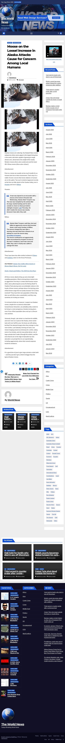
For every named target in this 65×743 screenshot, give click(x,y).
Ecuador (55, 456)
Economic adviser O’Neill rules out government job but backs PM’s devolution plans (53, 627)
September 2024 (51, 232)
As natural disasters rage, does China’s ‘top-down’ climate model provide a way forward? (53, 659)
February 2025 (50, 210)
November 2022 (51, 331)
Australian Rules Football (53, 443)
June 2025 (49, 192)
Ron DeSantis (50, 495)
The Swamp (49, 517)
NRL (47, 492)
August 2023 (50, 290)
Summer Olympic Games (53, 511)
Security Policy (50, 504)
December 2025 (51, 165)
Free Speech (49, 466)
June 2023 (49, 299)
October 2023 (50, 282)
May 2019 (49, 353)
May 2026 (49, 143)
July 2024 (49, 241)
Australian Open (50, 440)
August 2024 (50, 237)
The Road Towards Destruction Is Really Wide (15, 675)
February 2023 (50, 317)
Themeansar (4, 738)
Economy (48, 456)
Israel (57, 476)
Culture (48, 453)
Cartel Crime (50, 380)
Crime (48, 385)
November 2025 (51, 170)
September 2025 (51, 179)
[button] (58, 33)
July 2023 (49, 295)
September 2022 (51, 340)
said (20, 208)
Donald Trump (56, 453)
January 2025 (50, 214)
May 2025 (49, 197)
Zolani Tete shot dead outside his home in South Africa (54, 99)
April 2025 (49, 201)
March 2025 (49, 206)
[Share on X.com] (16, 363)
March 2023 (49, 313)
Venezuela (49, 520)
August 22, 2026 (10, 557)
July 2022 (49, 344)
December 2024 (51, 219)
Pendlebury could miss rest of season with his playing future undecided (53, 643)
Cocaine (58, 447)
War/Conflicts (50, 416)
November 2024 (51, 223)
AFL (52, 434)
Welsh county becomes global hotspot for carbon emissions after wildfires (53, 83)
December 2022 (51, 326)
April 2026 (49, 147)
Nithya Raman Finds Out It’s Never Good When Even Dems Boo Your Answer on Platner (53, 651)
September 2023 (51, 286)
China (53, 447)
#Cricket (21, 80)
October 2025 (50, 174)
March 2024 (49, 259)
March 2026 (49, 152)
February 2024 (50, 264)
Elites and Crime (50, 463)
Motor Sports (49, 488)
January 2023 (50, 322)
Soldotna (10, 257)
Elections (48, 459)
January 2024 (50, 268)
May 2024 (49, 250)
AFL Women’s (50, 437)
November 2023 (51, 277)
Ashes (57, 437)
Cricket (55, 450)
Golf (56, 466)
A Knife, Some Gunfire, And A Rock (15, 663)
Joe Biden (49, 479)
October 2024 (50, 228)
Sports (48, 398)
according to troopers (14, 235)
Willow (19, 184)
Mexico (55, 485)
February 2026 (50, 156)
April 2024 (49, 255)
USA (47, 412)
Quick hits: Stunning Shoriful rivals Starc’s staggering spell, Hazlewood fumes (53, 635)
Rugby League (50, 498)
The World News (12, 724)
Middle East (49, 389)
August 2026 (50, 129)
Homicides (49, 469)
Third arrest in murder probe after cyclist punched (52, 91)
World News (12, 78)
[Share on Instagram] (23, 363)
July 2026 (49, 134)
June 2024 (49, 246)
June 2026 (49, 138)
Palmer (35, 255)
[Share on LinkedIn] (19, 363)
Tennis (48, 514)
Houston (7, 184)
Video (55, 520)
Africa (47, 371)
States (53, 508)
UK (47, 403)
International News (51, 472)
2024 (47, 434)
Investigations (50, 476)
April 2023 (49, 308)
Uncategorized (17, 42)
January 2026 (50, 161)
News (56, 488)
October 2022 (50, 335)
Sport (47, 508)
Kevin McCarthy (50, 482)
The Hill (54, 514)
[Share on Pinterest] (26, 363)
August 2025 (50, 183)
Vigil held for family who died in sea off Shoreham (16, 554)
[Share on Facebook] (13, 363)
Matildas (48, 485)
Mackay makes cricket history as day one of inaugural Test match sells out (53, 620)
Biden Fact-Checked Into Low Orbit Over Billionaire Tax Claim (30, 376)
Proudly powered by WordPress (9, 737)
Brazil (47, 447)
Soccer (58, 504)
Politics (10, 42)
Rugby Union (49, 501)
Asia (47, 376)
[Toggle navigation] (31, 33)
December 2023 (51, 273)
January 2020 (50, 349)
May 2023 (49, 304)
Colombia (49, 450)
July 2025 (49, 188)
